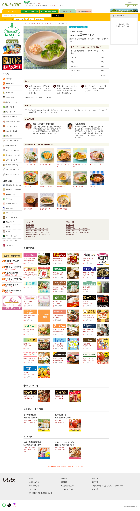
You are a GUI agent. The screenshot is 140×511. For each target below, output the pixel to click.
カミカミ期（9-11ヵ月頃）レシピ (41, 23)
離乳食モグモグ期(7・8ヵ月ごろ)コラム (78, 231)
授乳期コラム (70, 227)
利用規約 (63, 478)
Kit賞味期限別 (39, 19)
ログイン (133, 2)
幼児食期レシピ (30, 236)
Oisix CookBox (10, 194)
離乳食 (7, 227)
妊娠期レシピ (30, 225)
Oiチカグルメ (9, 222)
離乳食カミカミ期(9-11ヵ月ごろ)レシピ (37, 233)
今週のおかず (9, 83)
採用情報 (95, 482)
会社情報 (95, 478)
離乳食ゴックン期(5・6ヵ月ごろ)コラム (78, 229)
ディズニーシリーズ (11, 217)
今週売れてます (19, 19)
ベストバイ (9, 213)
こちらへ (38, 3)
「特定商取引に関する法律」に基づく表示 (107, 486)
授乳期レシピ (30, 227)
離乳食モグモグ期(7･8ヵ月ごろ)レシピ (37, 231)
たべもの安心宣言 (67, 489)
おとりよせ (9, 246)
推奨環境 (95, 489)
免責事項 (63, 482)
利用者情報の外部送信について (40, 493)
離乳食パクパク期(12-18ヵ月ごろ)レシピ (38, 234)
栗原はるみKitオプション (13, 185)
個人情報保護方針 (67, 486)
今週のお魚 (9, 208)
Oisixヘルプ (132, 6)
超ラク (31, 19)
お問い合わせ (34, 482)
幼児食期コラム (70, 234)
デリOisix (8, 199)
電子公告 (32, 489)
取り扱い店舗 (34, 486)
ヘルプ (31, 478)
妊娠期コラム (70, 225)
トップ (25, 23)
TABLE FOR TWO (11, 241)
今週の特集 (8, 79)
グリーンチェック (11, 236)
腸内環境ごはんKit (11, 203)
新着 (26, 19)
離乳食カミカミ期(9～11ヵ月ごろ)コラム (78, 233)
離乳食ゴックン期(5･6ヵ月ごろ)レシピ (37, 229)
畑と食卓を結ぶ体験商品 (13, 190)
